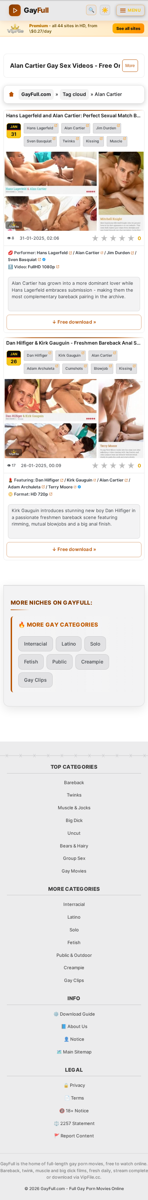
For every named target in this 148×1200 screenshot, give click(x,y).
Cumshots (74, 368)
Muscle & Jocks (74, 807)
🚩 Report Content (74, 1135)
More (130, 65)
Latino (69, 644)
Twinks (69, 141)
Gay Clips (35, 680)
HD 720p (39, 493)
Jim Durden (106, 128)
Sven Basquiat (39, 141)
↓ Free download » (74, 322)
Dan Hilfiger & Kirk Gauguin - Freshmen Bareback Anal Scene (74, 343)
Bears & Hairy (74, 845)
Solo (95, 644)
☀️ (105, 10)
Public (59, 661)
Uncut (74, 833)
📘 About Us (74, 1026)
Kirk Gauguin (70, 355)
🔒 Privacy (74, 1085)
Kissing (92, 141)
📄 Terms (74, 1098)
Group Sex (74, 858)
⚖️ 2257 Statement (74, 1123)
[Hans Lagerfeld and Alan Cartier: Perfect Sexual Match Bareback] (74, 191)
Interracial (35, 644)
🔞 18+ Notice (74, 1110)
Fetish (31, 661)
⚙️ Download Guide (74, 1014)
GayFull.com (36, 94)
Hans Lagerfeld (40, 128)
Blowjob (101, 368)
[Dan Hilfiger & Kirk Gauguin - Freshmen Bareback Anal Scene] (74, 418)
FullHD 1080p (41, 266)
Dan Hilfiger (37, 355)
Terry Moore (60, 486)
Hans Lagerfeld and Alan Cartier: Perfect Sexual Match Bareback (74, 115)
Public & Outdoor (74, 955)
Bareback (74, 782)
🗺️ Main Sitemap (74, 1052)
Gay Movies (74, 871)
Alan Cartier (74, 128)
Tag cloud (74, 94)
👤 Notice (74, 1039)
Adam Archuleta (40, 368)
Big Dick (74, 820)
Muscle (116, 141)
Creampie (92, 661)
